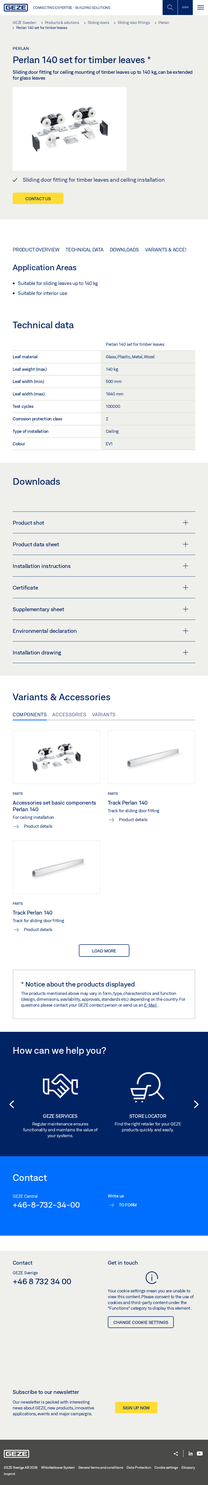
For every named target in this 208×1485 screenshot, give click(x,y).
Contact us (38, 198)
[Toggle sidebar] (185, 7)
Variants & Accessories (175, 249)
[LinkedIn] (190, 1454)
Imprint (9, 1474)
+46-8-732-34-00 (46, 1204)
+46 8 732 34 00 (42, 1281)
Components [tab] (30, 714)
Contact (22, 1263)
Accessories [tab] (69, 714)
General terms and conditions (100, 1467)
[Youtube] (199, 1454)
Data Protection (139, 1467)
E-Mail (150, 1005)
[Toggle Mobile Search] (170, 7)
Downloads (124, 249)
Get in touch (123, 1263)
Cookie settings (166, 1467)
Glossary (188, 1467)
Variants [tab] (104, 714)
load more (104, 950)
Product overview (36, 249)
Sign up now (136, 1407)
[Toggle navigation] (200, 7)
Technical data (84, 249)
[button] (10, 1104)
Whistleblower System (58, 1467)
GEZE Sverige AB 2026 (21, 1467)
